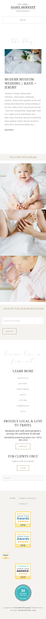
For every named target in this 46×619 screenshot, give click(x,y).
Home (13, 498)
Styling (23, 400)
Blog (23, 411)
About (23, 395)
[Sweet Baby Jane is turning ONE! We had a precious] (23, 186)
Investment (23, 389)
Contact (23, 504)
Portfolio (23, 378)
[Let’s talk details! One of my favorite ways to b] (23, 233)
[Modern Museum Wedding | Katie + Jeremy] (23, 73)
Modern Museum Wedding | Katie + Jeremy (20, 83)
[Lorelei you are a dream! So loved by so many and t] (23, 279)
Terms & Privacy (27, 498)
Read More (9, 130)
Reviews (23, 384)
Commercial (23, 406)
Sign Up (9, 331)
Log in (34, 610)
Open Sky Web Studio (24, 610)
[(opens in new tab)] (23, 526)
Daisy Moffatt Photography (22, 608)
